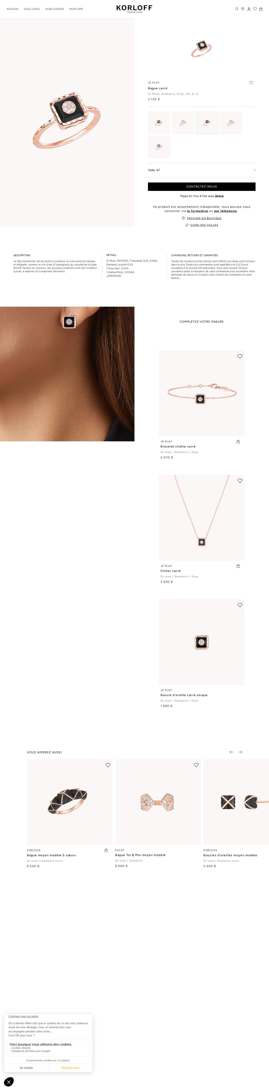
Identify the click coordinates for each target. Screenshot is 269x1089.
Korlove (34, 850)
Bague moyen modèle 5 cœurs (51, 855)
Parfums (76, 9)
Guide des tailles (204, 225)
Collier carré (171, 571)
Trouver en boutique (204, 218)
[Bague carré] (159, 123)
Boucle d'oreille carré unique (184, 695)
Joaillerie (32, 9)
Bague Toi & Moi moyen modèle (140, 855)
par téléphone (225, 211)
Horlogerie (54, 9)
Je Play (166, 441)
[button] (260, 9)
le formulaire (197, 211)
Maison (12, 9)
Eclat (120, 850)
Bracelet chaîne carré (178, 446)
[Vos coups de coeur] (255, 9)
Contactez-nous (201, 186)
